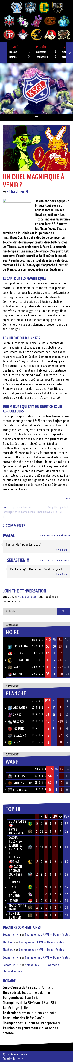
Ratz (16, 667)
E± (60, 640)
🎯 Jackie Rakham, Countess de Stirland (16, 874)
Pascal (9, 535)
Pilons (18, 653)
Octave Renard (14, 894)
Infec (17, 714)
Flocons (19, 776)
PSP (66, 816)
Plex (16, 742)
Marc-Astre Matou (17, 907)
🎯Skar (14, 862)
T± (66, 640)
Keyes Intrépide (16, 831)
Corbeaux (20, 790)
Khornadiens (23, 783)
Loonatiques (22, 660)
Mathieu (8, 942)
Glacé (12, 887)
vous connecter (28, 597)
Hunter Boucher (15, 915)
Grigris (18, 721)
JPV (55, 816)
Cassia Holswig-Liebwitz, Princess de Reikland (15, 847)
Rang (5, 817)
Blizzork (19, 735)
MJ (33, 640)
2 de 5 (66, 498)
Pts (48, 639)
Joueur (14, 816)
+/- (61, 816)
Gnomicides (21, 674)
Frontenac (21, 646)
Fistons (19, 728)
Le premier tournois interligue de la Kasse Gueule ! (19, 511)
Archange (20, 707)
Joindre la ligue (13, 1059)
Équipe (12, 640)
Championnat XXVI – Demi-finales (47, 934)
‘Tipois (14, 901)
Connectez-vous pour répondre (54, 535)
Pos (4, 640)
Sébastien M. (18, 191)
